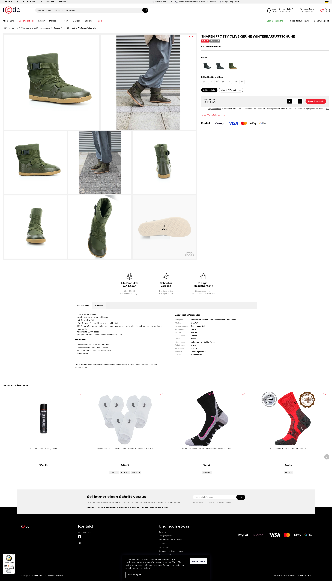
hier (327, 109)
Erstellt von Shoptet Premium (283, 575)
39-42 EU (114, 472)
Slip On (194, 348)
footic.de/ (79, 543)
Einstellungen (134, 574)
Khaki (193, 339)
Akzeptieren (198, 561)
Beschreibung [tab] (83, 305)
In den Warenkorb (315, 101)
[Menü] (13, 555)
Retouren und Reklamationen (171, 551)
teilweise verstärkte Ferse (203, 342)
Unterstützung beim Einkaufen (171, 540)
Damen (194, 336)
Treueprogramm (47, 2)
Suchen (145, 10)
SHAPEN (194, 323)
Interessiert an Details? (140, 568)
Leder (193, 351)
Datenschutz (164, 547)
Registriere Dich (214, 109)
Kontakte (64, 2)
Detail (124, 442)
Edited (304, 575)
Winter (194, 332)
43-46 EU (125, 472)
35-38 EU (136, 472)
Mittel (193, 345)
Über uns (9, 2)
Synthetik (201, 351)
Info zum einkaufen (26, 2)
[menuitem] (8, 21)
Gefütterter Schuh (199, 326)
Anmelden (240, 497)
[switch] (8, 571)
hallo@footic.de (84, 532)
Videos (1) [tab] (99, 305)
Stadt (193, 329)
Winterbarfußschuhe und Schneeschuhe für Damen (213, 320)
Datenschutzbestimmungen (219, 502)
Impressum (163, 543)
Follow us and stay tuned (79, 536)
